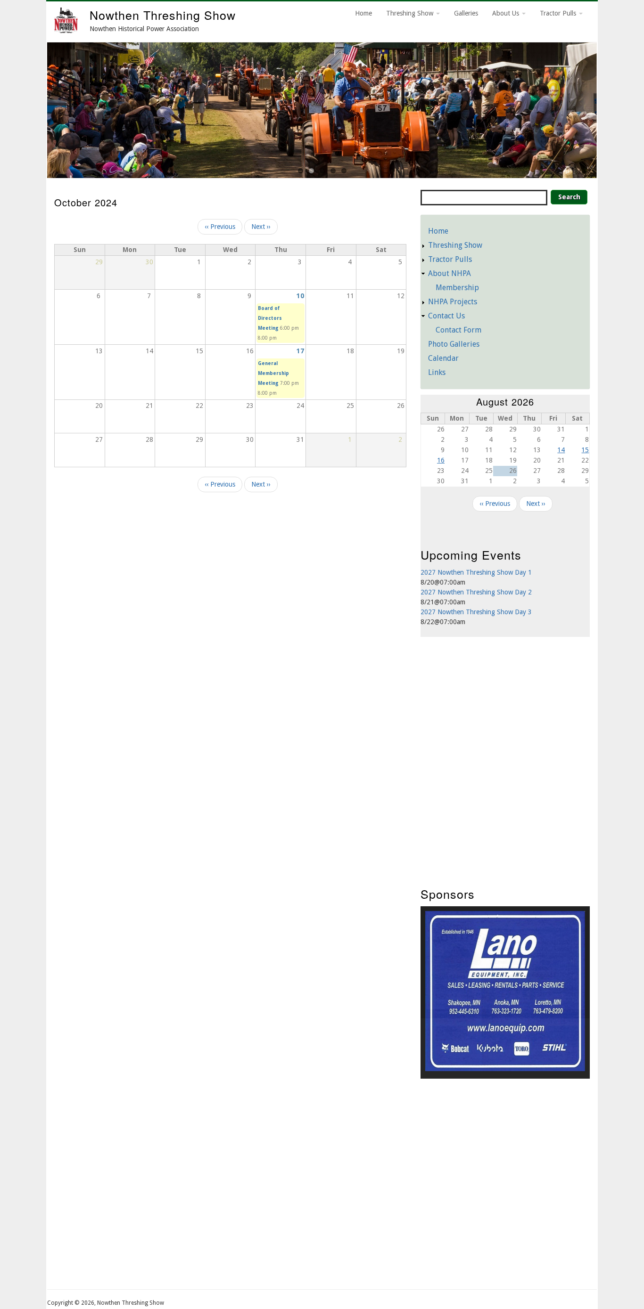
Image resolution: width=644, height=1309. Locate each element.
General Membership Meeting (273, 373)
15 (585, 450)
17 (300, 351)
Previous (35, 108)
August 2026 (505, 401)
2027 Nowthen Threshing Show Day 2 (476, 592)
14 (561, 450)
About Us (506, 13)
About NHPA (449, 273)
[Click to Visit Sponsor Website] (505, 1069)
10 (300, 296)
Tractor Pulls (559, 13)
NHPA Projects (452, 301)
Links (437, 372)
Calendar (443, 358)
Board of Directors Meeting (270, 318)
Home (363, 13)
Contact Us (446, 315)
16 (441, 460)
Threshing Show (410, 13)
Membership (457, 287)
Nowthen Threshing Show (163, 14)
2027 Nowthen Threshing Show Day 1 (476, 572)
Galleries (466, 13)
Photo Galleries (453, 344)
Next (608, 108)
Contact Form (458, 329)
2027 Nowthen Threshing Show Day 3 (476, 612)
